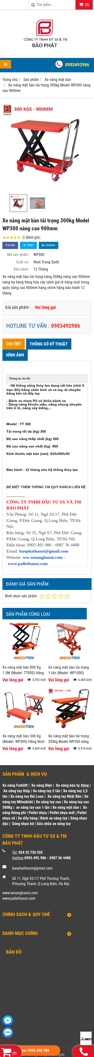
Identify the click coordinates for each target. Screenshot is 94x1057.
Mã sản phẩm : (18, 254)
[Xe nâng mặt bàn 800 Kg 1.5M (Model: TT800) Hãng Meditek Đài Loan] (24, 661)
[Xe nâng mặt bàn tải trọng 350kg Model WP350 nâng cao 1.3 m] (70, 730)
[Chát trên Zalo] (7, 1032)
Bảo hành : (21, 269)
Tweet (30, 245)
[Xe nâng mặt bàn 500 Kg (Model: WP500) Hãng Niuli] (24, 730)
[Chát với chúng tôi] (7, 1020)
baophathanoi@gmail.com (43, 551)
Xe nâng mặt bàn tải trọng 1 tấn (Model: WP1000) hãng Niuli (68, 673)
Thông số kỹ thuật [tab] (49, 343)
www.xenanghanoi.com (20, 893)
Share (11, 245)
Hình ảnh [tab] (15, 354)
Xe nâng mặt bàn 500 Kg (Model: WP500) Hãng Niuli (23, 739)
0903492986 (77, 65)
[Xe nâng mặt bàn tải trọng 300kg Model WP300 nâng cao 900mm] (47, 147)
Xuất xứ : (23, 262)
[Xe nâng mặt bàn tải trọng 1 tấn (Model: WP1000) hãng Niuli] (70, 661)
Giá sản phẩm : (18, 307)
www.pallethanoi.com (28, 563)
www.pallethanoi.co (17, 898)
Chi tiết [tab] (13, 343)
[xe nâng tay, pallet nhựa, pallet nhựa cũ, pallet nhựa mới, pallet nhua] (47, 49)
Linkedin (49, 245)
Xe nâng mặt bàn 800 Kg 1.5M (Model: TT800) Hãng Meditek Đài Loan (23, 673)
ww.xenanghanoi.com (43, 557)
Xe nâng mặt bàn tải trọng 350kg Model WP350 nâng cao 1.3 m (68, 741)
